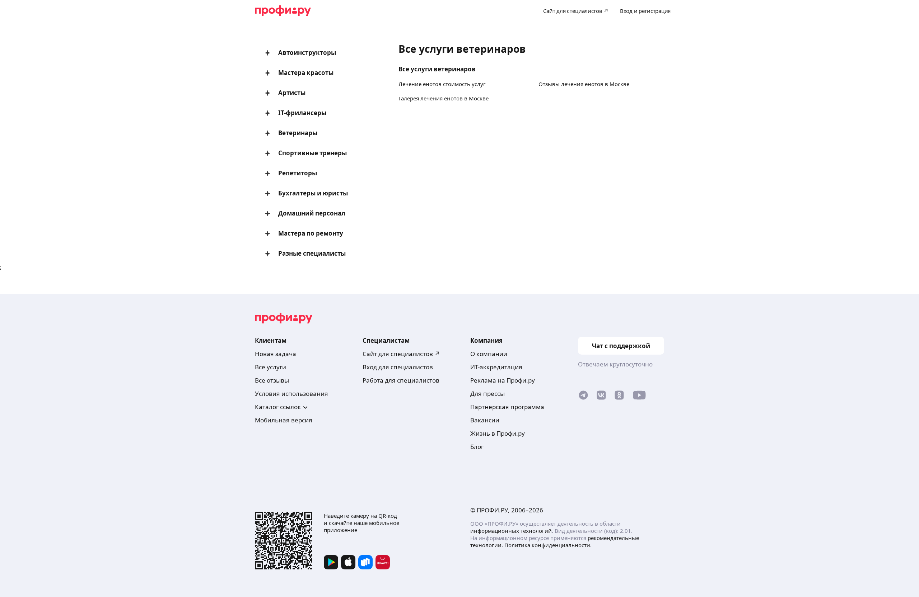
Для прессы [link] (487, 393)
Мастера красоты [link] (305, 72)
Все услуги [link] (270, 367)
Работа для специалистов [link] (401, 380)
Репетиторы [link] (297, 173)
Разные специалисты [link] (312, 253)
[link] (583, 397)
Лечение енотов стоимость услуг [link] (442, 83)
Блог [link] (477, 446)
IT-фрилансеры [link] (302, 113)
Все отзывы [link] (272, 380)
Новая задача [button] (275, 354)
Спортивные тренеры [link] (312, 153)
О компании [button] (488, 354)
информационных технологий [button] (511, 530)
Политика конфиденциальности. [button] (548, 545)
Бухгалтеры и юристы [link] (313, 193)
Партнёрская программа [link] (507, 407)
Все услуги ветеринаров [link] (437, 69)
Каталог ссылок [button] (278, 407)
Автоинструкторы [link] (307, 52)
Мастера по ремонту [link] (310, 233)
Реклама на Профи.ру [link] (502, 380)
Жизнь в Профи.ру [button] (497, 433)
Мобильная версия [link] (283, 420)
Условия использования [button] (291, 393)
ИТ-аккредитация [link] (496, 367)
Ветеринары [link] (297, 133)
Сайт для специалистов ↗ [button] (401, 354)
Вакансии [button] (484, 420)
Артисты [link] (291, 93)
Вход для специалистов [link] (398, 367)
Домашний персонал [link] (311, 213)
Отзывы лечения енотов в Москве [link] (583, 83)
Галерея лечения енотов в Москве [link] (443, 98)
